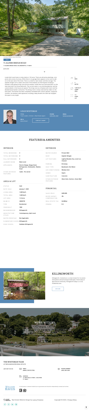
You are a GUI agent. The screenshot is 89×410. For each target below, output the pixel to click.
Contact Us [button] (44, 341)
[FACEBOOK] (4, 404)
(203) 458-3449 (65, 370)
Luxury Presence (37, 400)
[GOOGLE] (16, 404)
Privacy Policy (72, 400)
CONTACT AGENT (41, 120)
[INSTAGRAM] (8, 404)
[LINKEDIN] (12, 404)
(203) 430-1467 (54, 116)
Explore (57, 288)
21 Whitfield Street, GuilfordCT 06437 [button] (32, 378)
